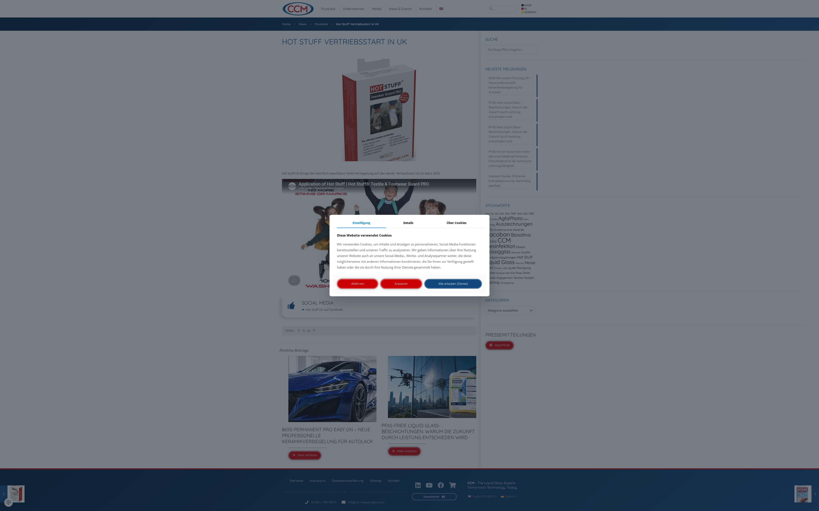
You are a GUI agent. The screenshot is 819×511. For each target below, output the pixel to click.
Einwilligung (361, 223)
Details (408, 223)
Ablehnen (357, 284)
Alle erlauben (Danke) (453, 284)
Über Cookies (456, 223)
